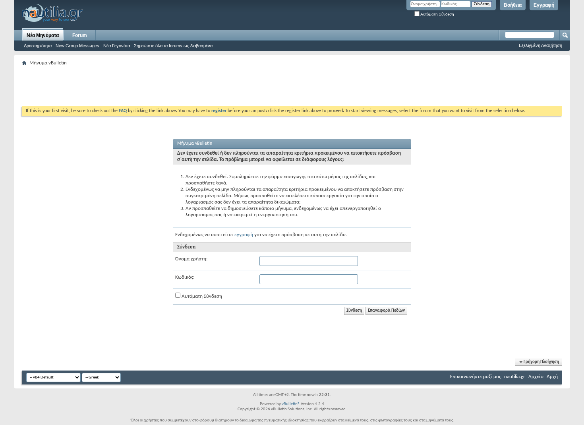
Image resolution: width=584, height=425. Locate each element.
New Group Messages (77, 45)
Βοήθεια (513, 5)
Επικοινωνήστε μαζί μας (475, 376)
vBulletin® (291, 404)
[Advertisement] (166, 86)
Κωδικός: (184, 277)
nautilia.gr (514, 376)
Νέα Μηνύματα (43, 35)
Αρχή (552, 376)
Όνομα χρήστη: (191, 259)
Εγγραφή (544, 5)
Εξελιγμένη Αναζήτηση (540, 45)
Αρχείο (535, 376)
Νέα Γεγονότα (116, 45)
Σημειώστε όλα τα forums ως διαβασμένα (173, 45)
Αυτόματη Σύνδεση (437, 14)
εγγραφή (243, 234)
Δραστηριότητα (38, 45)
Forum (79, 35)
